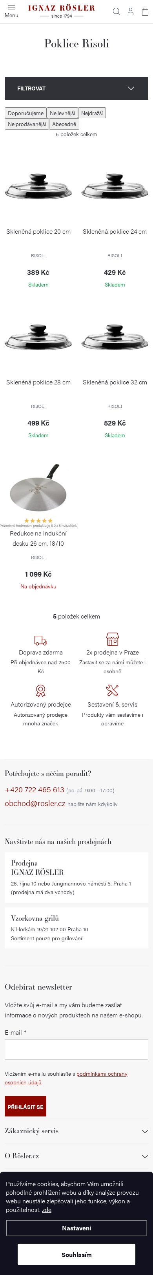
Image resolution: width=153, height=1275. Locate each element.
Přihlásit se (25, 1107)
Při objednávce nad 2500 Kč (41, 661)
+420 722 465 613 (60, 789)
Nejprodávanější (27, 124)
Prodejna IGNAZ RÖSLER (37, 867)
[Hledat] (116, 11)
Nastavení (76, 1227)
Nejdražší (92, 113)
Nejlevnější (62, 113)
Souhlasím (77, 1254)
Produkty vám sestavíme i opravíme (112, 713)
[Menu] (12, 11)
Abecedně (64, 124)
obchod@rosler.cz (61, 803)
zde (46, 1209)
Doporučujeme (26, 113)
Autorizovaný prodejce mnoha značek (41, 713)
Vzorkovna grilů (35, 918)
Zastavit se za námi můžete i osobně (112, 661)
